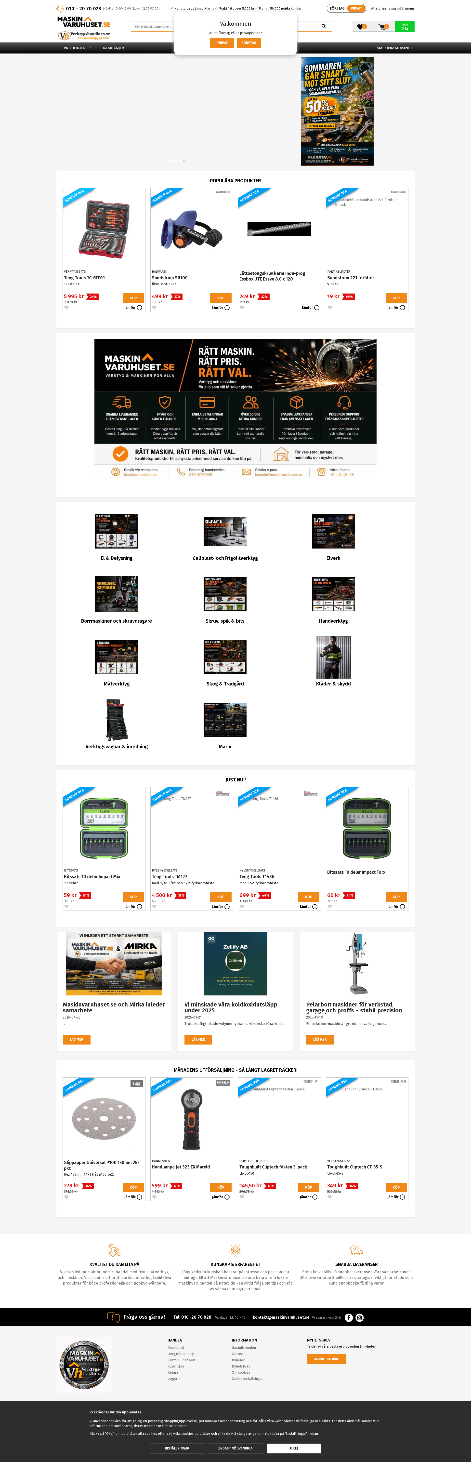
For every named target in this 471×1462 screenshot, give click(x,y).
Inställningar (177, 1448)
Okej (294, 1448)
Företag (249, 43)
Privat (222, 43)
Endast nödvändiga (235, 1448)
